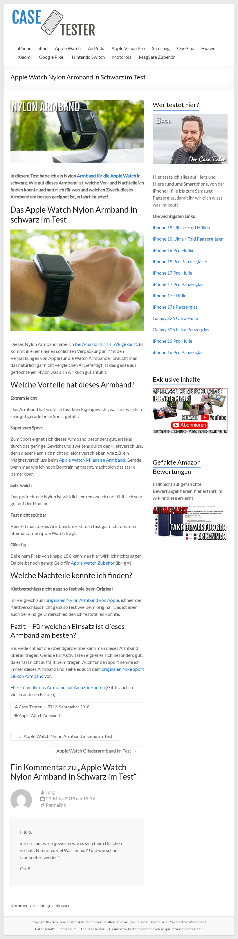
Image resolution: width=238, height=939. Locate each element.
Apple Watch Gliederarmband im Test (96, 750)
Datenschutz (45, 929)
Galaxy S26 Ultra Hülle (175, 318)
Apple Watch (68, 48)
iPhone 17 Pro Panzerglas (178, 284)
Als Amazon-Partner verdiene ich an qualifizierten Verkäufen (155, 929)
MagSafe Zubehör (157, 57)
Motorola (121, 57)
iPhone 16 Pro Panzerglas (178, 352)
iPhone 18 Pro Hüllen (173, 250)
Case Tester (30, 706)
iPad (43, 48)
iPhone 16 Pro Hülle (172, 341)
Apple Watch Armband (39, 715)
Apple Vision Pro (128, 48)
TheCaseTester (92, 929)
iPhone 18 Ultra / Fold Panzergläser (188, 238)
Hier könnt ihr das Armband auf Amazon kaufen (57, 687)
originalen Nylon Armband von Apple (82, 600)
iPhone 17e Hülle (169, 295)
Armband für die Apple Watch (106, 175)
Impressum (68, 929)
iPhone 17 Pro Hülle (172, 272)
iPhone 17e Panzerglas (175, 307)
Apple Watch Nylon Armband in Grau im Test (65, 736)
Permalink (56, 805)
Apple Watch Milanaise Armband (92, 460)
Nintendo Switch (88, 57)
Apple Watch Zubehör (93, 562)
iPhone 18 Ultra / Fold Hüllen (181, 227)
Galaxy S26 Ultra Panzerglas (181, 329)
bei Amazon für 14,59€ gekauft (106, 344)
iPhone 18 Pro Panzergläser (180, 261)
